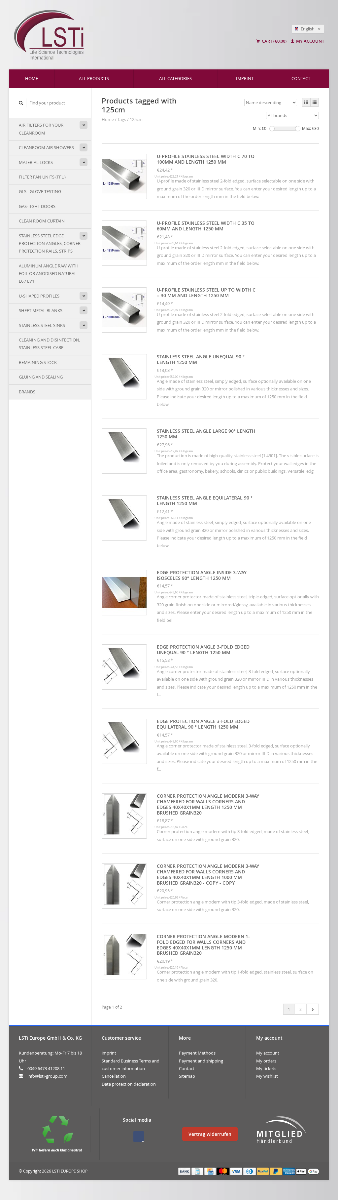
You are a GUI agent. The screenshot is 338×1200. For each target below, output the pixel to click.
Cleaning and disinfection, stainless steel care (49, 343)
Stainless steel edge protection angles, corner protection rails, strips (50, 243)
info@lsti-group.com (47, 1076)
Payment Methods (197, 1053)
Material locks (36, 162)
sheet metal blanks (40, 310)
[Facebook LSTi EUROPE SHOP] (138, 1136)
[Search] (21, 103)
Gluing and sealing (41, 377)
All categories (175, 78)
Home (31, 78)
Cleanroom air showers (46, 147)
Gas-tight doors (37, 206)
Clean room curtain (42, 221)
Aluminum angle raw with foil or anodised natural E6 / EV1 (49, 273)
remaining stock (38, 362)
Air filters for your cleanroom (41, 129)
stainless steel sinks (42, 325)
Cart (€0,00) (274, 41)
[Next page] (312, 1009)
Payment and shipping (201, 1061)
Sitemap (187, 1076)
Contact (300, 78)
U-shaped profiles (39, 296)
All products (94, 78)
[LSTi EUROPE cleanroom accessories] (109, 35)
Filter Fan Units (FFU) (42, 177)
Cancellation (114, 1076)
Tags (122, 119)
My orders (266, 1061)
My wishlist (267, 1076)
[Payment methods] (184, 1171)
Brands (27, 392)
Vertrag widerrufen (209, 1134)
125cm (136, 119)
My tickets (266, 1068)
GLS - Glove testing (40, 191)
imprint (245, 78)
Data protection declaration (129, 1084)
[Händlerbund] (281, 1130)
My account (309, 41)
